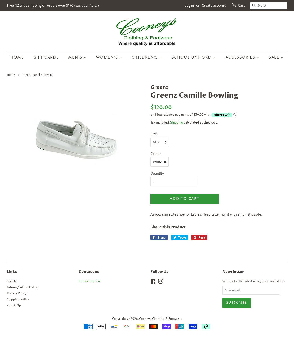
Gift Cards (46, 57)
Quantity (157, 173)
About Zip (14, 305)
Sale (275, 57)
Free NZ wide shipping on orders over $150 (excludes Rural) (53, 5)
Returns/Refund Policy (22, 287)
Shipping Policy (18, 299)
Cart (241, 5)
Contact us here (90, 281)
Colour (155, 153)
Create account (214, 5)
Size (153, 134)
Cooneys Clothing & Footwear (160, 319)
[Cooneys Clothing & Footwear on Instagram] (160, 282)
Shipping (176, 122)
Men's (76, 57)
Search (11, 281)
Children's (145, 57)
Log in (189, 5)
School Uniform (192, 57)
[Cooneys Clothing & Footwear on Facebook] (153, 282)
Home (17, 57)
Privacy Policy (16, 293)
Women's (107, 57)
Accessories (241, 57)
